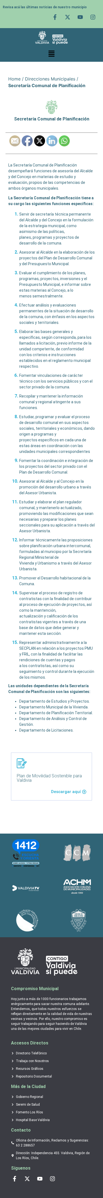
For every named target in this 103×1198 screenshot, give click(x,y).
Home (14, 79)
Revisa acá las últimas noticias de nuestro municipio (45, 7)
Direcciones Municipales (50, 79)
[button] (51, 54)
